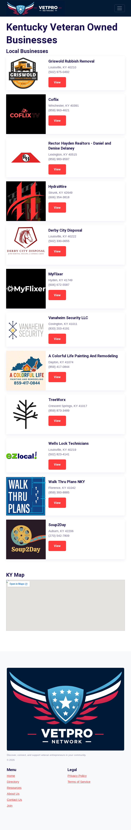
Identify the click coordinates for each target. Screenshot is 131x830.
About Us (13, 793)
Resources (14, 787)
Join (9, 805)
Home (11, 776)
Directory (13, 782)
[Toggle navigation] (119, 8)
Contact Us (14, 799)
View (57, 82)
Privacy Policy (77, 776)
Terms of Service (79, 782)
